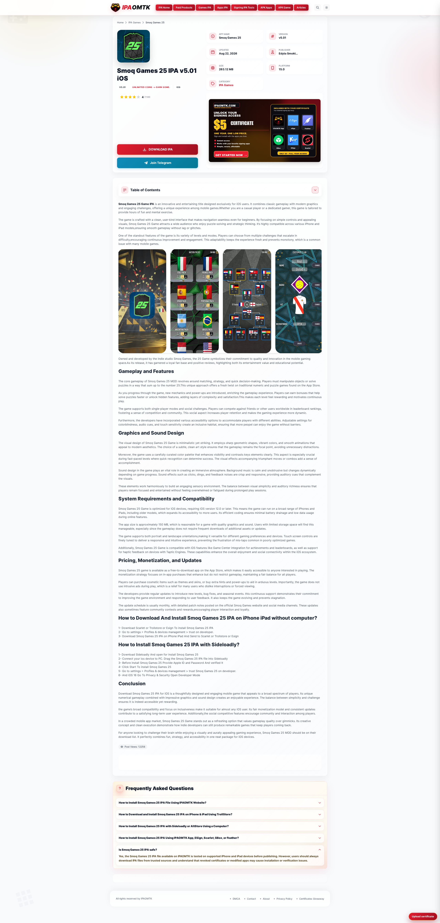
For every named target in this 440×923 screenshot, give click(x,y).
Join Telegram (160, 163)
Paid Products (184, 7)
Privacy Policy (284, 898)
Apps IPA (222, 7)
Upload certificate (423, 916)
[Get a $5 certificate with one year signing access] (265, 130)
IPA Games (134, 22)
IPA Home (164, 7)
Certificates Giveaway (311, 898)
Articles (301, 7)
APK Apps (266, 7)
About (266, 898)
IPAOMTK (146, 898)
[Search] (317, 7)
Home (120, 22)
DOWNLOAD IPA (161, 149)
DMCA (236, 898)
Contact (251, 898)
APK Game (284, 7)
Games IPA (205, 7)
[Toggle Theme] (326, 7)
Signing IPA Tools (244, 7)
